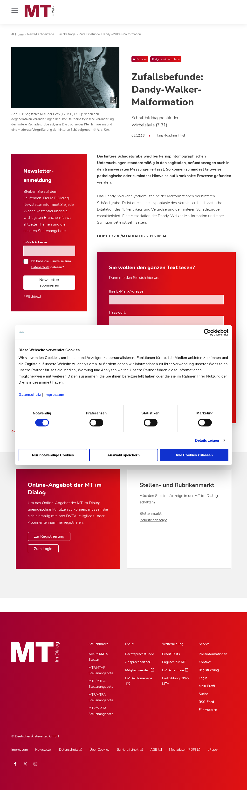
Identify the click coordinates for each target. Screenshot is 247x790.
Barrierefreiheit (127, 749)
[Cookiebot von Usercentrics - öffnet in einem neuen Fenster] (207, 332)
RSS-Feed (206, 702)
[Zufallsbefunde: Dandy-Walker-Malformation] (65, 77)
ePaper (213, 749)
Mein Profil (207, 686)
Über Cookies (99, 749)
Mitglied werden (137, 670)
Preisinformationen (213, 654)
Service (204, 644)
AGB (153, 749)
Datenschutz (30, 394)
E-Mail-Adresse (35, 242)
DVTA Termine (173, 670)
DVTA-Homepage (138, 678)
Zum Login (43, 548)
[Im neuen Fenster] (25, 764)
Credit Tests (171, 654)
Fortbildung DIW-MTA (175, 681)
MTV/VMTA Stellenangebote (101, 711)
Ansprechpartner (137, 662)
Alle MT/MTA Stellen (98, 657)
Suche (203, 694)
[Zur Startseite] (40, 11)
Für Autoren (208, 710)
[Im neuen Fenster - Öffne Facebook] (15, 764)
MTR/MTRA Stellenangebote (101, 697)
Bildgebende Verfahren (165, 59)
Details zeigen (207, 440)
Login (203, 678)
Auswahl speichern (123, 455)
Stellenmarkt (150, 513)
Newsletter (43, 749)
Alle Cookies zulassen (194, 455)
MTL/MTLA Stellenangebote (101, 684)
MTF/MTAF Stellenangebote (101, 670)
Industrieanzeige (153, 520)
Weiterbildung (172, 644)
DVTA (129, 644)
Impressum (54, 394)
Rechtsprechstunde (139, 654)
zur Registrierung (49, 536)
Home (19, 34)
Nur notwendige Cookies (53, 455)
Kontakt (205, 662)
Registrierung (209, 670)
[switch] (92, 421)
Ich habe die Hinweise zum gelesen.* (51, 264)
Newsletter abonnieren (49, 282)
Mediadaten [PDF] (182, 749)
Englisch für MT (174, 662)
